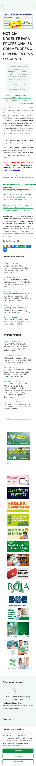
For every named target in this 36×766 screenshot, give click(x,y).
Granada (24, 705)
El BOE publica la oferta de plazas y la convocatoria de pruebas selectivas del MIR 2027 (18, 310)
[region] (18, 746)
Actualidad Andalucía (19, 95)
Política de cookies (15, 745)
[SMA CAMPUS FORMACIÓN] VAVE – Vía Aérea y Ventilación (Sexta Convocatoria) (17, 321)
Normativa (7, 98)
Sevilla (16, 708)
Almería (5, 705)
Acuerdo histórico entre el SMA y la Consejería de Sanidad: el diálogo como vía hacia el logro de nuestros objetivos (17, 297)
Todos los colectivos (19, 100)
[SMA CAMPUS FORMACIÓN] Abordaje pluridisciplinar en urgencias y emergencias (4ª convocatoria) (16, 347)
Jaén (5, 708)
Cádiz (11, 705)
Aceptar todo (18, 751)
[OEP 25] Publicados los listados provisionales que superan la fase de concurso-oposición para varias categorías (17, 373)
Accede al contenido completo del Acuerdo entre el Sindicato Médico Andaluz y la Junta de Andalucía (17, 283)
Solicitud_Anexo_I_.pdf (12, 197)
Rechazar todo (18, 761)
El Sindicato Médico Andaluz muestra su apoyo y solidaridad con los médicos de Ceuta (17, 360)
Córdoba (17, 705)
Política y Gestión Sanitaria (21, 98)
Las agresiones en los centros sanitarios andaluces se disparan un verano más (18, 406)
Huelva (31, 705)
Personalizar (18, 756)
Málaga (10, 708)
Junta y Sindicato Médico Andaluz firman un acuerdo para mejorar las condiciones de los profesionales (17, 269)
